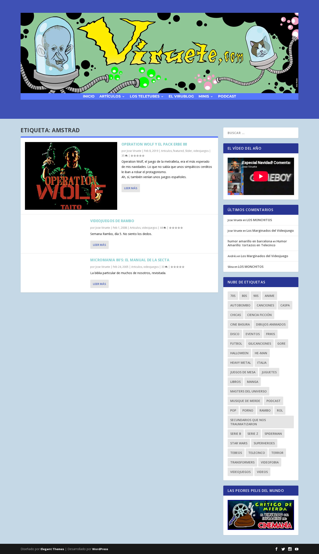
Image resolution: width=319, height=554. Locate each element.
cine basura (240, 324)
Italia (261, 363)
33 (163, 267)
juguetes (269, 372)
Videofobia (270, 462)
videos (262, 472)
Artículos (110, 96)
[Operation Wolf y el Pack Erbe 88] (71, 176)
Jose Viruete (134, 151)
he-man (261, 353)
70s (232, 296)
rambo (265, 410)
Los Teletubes (145, 96)
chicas (235, 315)
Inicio (89, 96)
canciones (265, 305)
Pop (233, 410)
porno (247, 410)
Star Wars (238, 443)
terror (277, 453)
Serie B (235, 434)
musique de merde (245, 401)
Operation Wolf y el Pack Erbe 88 (154, 144)
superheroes (264, 443)
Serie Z (252, 434)
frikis (270, 334)
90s (255, 296)
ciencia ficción (259, 315)
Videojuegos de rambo (112, 220)
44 (162, 228)
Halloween (239, 353)
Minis (204, 96)
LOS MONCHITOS (259, 220)
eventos (253, 334)
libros (235, 382)
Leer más (130, 188)
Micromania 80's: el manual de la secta (129, 260)
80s (244, 296)
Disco (234, 334)
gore (281, 343)
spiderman (273, 434)
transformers (242, 462)
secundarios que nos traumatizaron (248, 422)
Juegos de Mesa (242, 372)
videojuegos (201, 151)
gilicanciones (259, 343)
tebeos (236, 453)
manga (252, 382)
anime (270, 296)
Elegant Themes (52, 549)
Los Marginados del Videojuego (270, 230)
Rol (280, 410)
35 (123, 155)
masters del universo (248, 391)
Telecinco (256, 453)
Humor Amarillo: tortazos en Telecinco (257, 243)
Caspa (285, 305)
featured (178, 151)
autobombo (240, 305)
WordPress (100, 549)
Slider (188, 151)
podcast (227, 96)
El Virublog (181, 96)
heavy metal (240, 363)
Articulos (166, 151)
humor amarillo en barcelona (250, 241)
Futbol (236, 343)
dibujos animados (271, 324)
